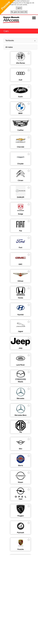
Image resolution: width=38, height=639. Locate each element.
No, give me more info (19, 12)
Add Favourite (28, 53)
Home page (9, 20)
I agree (19, 8)
